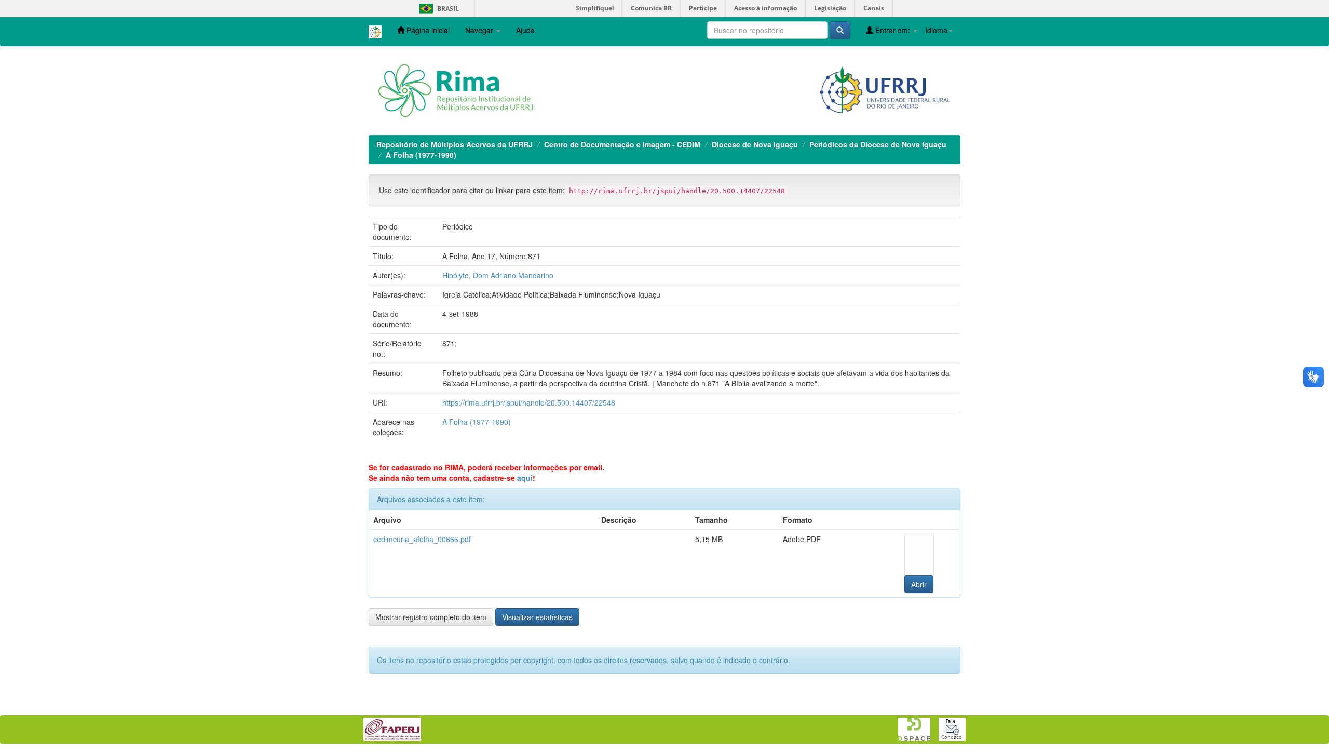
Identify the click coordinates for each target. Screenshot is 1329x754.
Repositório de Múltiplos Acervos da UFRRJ (454, 144)
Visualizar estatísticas (537, 617)
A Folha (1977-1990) (421, 155)
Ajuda (525, 30)
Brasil (437, 8)
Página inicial (427, 30)
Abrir (919, 584)
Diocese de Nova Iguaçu (755, 144)
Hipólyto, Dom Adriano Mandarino (497, 275)
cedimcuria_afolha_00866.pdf (422, 539)
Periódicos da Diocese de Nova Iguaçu (877, 144)
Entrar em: (892, 30)
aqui (525, 478)
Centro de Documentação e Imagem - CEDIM (622, 144)
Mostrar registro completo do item (430, 617)
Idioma (936, 30)
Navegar (480, 30)
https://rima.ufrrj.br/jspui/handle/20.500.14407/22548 (528, 402)
